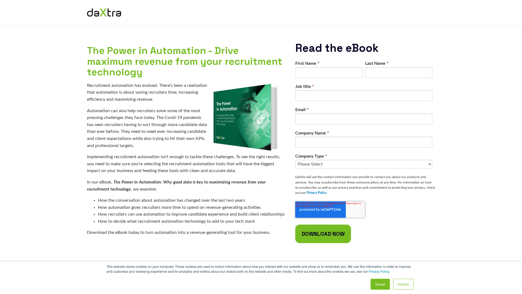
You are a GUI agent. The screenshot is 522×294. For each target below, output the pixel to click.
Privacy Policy (379, 271)
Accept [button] (380, 284)
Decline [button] (403, 284)
